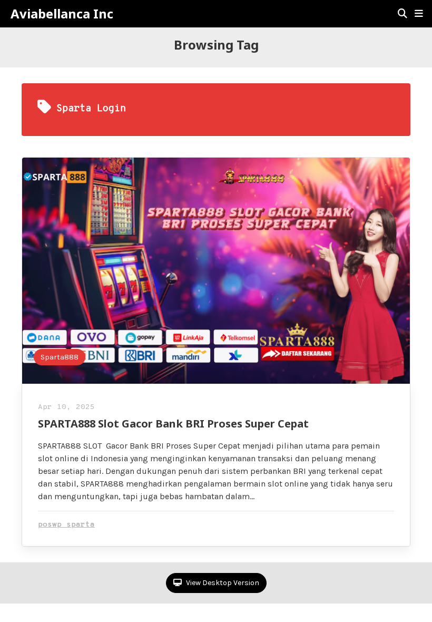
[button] (419, 14)
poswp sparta (66, 524)
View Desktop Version (221, 582)
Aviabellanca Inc (62, 13)
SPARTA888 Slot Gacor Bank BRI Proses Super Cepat (173, 423)
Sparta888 (59, 357)
